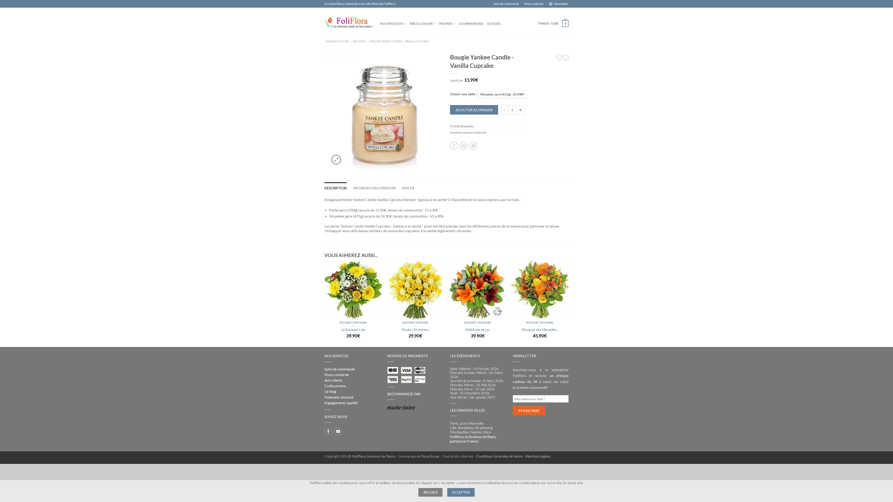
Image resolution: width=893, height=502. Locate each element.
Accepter (461, 492)
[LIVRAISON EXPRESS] (353, 290)
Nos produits (391, 24)
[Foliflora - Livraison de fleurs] (348, 21)
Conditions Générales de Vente (499, 456)
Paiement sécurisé (338, 397)
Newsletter (561, 4)
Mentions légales (538, 456)
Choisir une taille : (463, 94)
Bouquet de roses (415, 322)
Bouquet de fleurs (353, 322)
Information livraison (374, 188)
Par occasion (421, 24)
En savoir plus (573, 483)
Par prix (445, 24)
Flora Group (430, 456)
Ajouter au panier (474, 110)
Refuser (430, 492)
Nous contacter (534, 4)
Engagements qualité (341, 402)
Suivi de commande (506, 4)
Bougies (494, 24)
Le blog (330, 391)
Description (335, 188)
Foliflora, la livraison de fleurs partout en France (473, 438)
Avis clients (333, 380)
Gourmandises (471, 24)
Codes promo (335, 385)
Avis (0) (408, 188)
